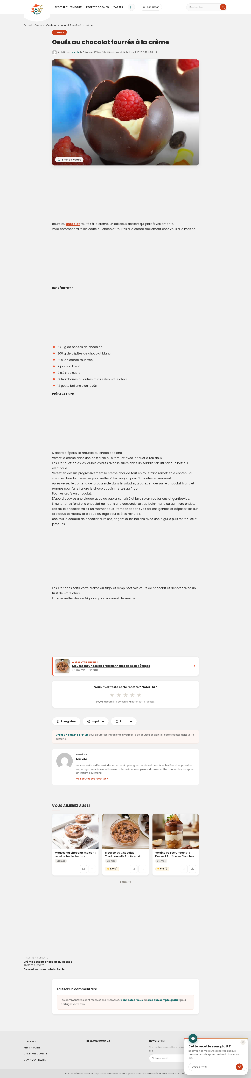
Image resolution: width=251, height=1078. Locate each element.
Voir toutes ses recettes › (92, 778)
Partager (126, 721)
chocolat (73, 224)
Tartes (118, 7)
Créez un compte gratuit (72, 734)
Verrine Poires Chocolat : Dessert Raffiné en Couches (174, 854)
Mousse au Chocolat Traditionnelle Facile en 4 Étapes (122, 856)
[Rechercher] (223, 7)
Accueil (28, 25)
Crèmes (39, 25)
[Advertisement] (125, 194)
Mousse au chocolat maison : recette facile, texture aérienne (75, 856)
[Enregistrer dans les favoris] (83, 869)
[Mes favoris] (131, 7)
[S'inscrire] (239, 1066)
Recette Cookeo (97, 7)
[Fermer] (243, 1042)
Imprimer (98, 721)
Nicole (76, 52)
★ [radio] (111, 695)
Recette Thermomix (68, 7)
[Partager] (92, 869)
